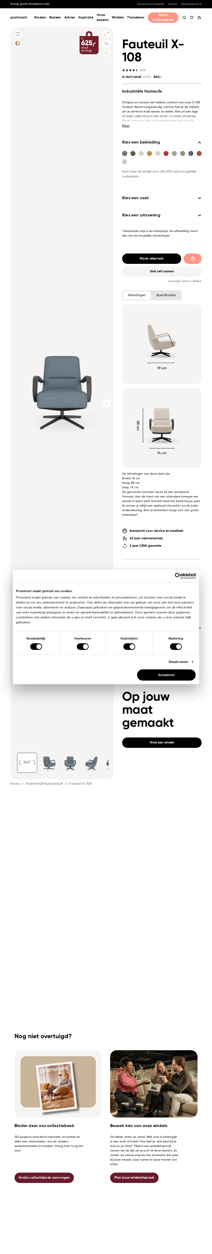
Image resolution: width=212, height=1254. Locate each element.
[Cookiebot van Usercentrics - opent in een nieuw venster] (178, 576)
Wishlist (191, 17)
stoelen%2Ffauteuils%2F (44, 784)
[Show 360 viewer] (27, 763)
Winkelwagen (199, 17)
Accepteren (166, 675)
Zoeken (184, 17)
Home (15, 784)
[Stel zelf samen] (18, 43)
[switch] (83, 646)
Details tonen (178, 662)
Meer (126, 126)
